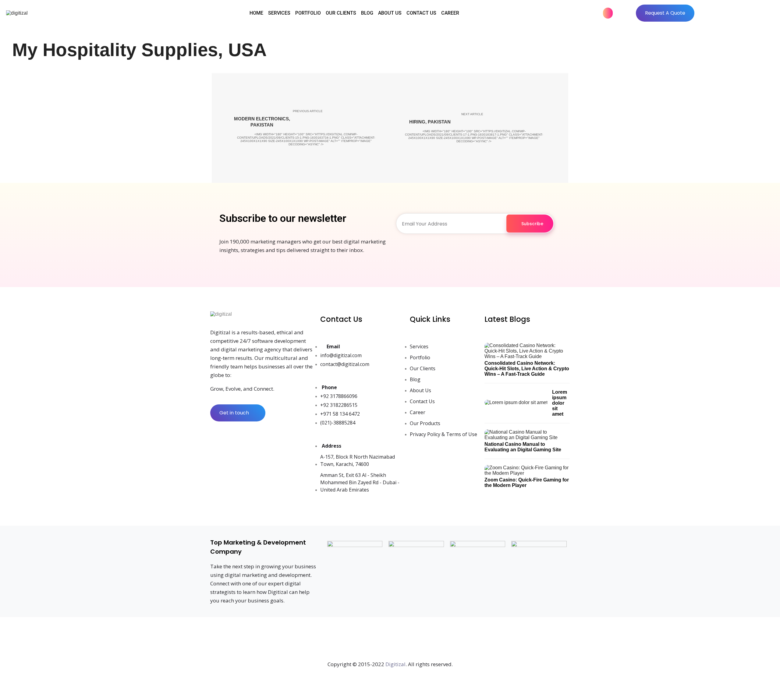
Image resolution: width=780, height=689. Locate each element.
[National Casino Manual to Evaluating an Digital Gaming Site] (527, 438)
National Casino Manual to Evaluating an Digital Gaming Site (522, 447)
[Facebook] (309, 640)
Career (450, 13)
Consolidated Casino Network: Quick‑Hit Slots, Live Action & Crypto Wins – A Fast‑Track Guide (526, 368)
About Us (390, 13)
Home (256, 13)
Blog (367, 13)
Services (279, 13)
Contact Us (421, 13)
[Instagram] (349, 640)
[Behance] (470, 640)
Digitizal (395, 664)
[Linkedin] (370, 640)
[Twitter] (329, 640)
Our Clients (341, 13)
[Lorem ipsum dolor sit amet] (516, 403)
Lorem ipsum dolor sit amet (559, 403)
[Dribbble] (450, 640)
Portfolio (308, 13)
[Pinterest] (410, 640)
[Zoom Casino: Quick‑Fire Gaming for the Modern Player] (527, 474)
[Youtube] (390, 640)
